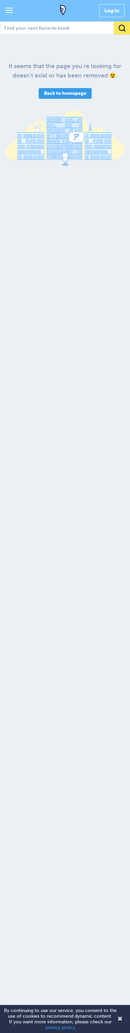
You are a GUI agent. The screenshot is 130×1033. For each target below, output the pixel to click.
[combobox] (65, 28)
